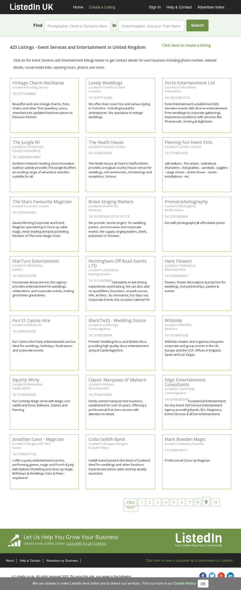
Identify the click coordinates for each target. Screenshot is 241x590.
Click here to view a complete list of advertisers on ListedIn (189, 560)
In (114, 25)
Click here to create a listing (186, 45)
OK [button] (203, 583)
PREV (131, 502)
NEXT (131, 507)
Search (197, 25)
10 (215, 502)
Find (37, 25)
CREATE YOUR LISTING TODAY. (65, 543)
